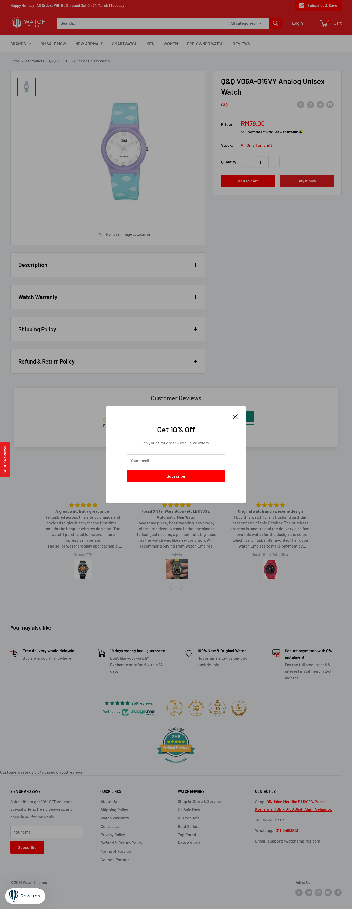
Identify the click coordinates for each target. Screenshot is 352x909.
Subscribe (176, 476)
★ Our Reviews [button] (4, 459)
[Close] (235, 416)
